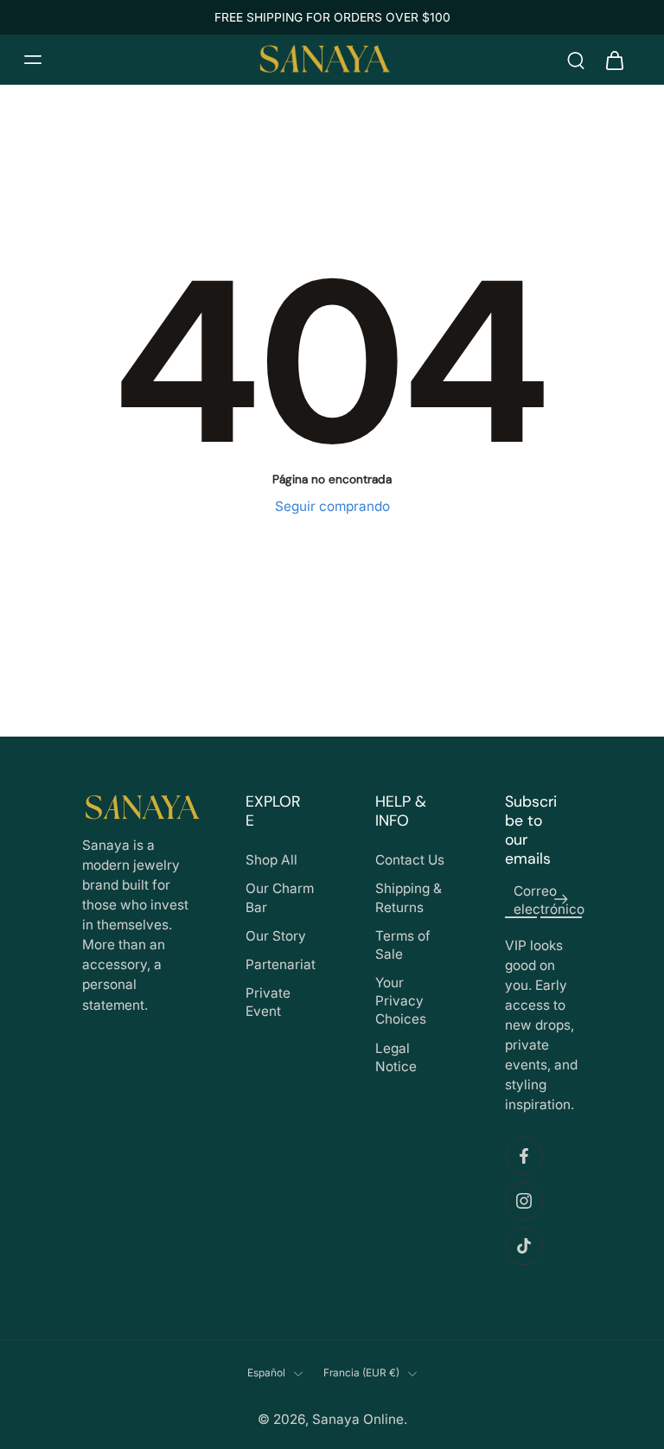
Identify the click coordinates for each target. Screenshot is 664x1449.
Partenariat (281, 964)
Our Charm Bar (280, 897)
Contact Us (409, 860)
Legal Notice (396, 1057)
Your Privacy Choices (400, 1000)
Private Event (268, 1002)
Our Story (276, 936)
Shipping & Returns (408, 897)
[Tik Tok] (524, 1247)
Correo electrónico (549, 900)
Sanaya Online (358, 1419)
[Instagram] (524, 1202)
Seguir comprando (332, 506)
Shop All (271, 860)
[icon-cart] (614, 59)
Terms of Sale (403, 945)
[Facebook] (524, 1157)
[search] (576, 59)
